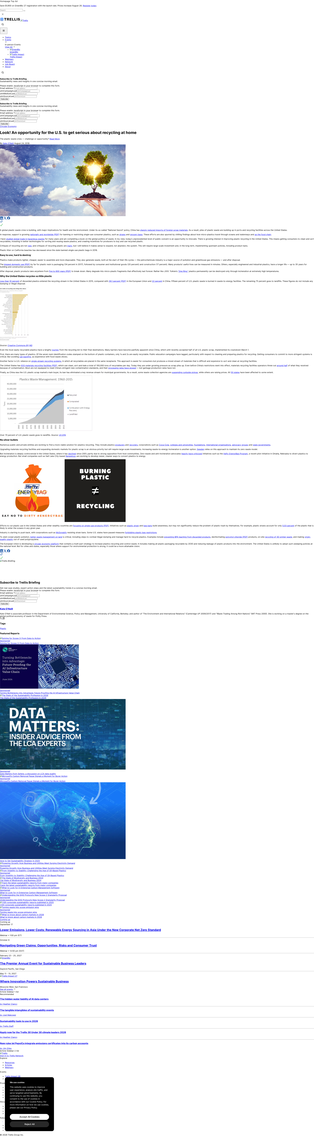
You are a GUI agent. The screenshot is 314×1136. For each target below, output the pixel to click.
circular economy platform (46, 544)
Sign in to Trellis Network (11, 1055)
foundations (199, 445)
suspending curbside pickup (185, 372)
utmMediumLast (7, 93)
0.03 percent (288, 525)
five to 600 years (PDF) (60, 271)
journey (55, 350)
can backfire (25, 356)
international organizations (218, 445)
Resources (9, 1062)
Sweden (200, 449)
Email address (7, 88)
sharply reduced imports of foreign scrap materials (164, 230)
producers (120, 445)
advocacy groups (240, 445)
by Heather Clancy (8, 1004)
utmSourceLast (7, 96)
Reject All (29, 1124)
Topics (8, 37)
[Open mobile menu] (3, 31)
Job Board (10, 64)
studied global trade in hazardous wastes (25, 239)
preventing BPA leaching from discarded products (187, 537)
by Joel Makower (8, 1015)
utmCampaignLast (8, 91)
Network (9, 61)
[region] (29, 1104)
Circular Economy (8, 126)
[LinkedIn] (2, 219)
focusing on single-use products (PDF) (91, 525)
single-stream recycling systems (46, 361)
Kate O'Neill (8, 143)
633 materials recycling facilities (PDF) (39, 365)
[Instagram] (4, 1121)
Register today (89, 5)
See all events (6, 989)
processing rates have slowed (122, 368)
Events (8, 39)
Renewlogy (71, 456)
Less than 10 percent (9, 281)
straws (122, 234)
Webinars (9, 59)
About (8, 66)
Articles (8, 1065)
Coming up (5, 919)
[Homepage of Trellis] (3, 1053)
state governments (261, 445)
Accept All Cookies (29, 1117)
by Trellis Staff (6, 1026)
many (69, 246)
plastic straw (133, 525)
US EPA (62, 435)
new (30, 246)
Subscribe (4, 99)
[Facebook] (8, 219)
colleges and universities (181, 445)
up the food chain (263, 234)
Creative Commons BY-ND (20, 345)
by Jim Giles (6, 1048)
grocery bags (136, 234)
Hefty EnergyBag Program (235, 453)
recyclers (133, 445)
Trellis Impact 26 (12, 1076)
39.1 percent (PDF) (117, 281)
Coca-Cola (164, 445)
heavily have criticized (191, 453)
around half (282, 365)
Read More (55, 139)
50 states (235, 372)
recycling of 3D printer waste (278, 537)
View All (9, 47)
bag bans (148, 525)
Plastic (3, 628)
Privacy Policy (30, 1107)
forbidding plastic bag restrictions (141, 532)
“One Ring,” (183, 271)
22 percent (157, 281)
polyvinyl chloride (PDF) (236, 537)
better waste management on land (46, 537)
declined (72, 453)
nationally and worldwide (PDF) (44, 234)
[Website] (157, 223)
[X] (5, 219)
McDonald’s (61, 532)
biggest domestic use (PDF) (17, 264)
